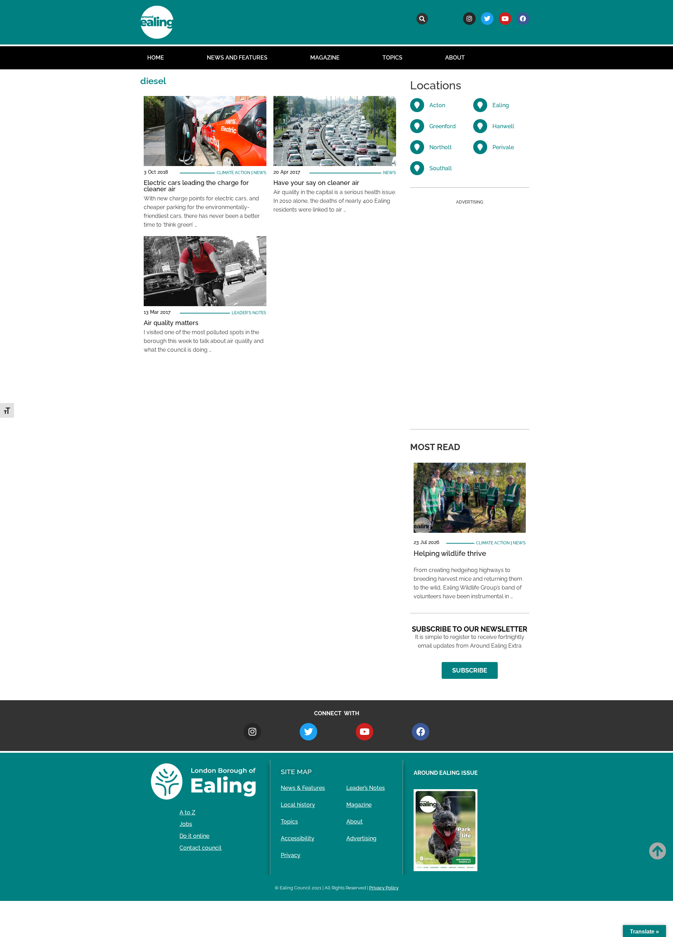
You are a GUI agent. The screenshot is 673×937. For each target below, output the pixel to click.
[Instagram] (469, 18)
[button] (422, 19)
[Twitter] (487, 18)
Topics (392, 57)
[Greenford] (417, 126)
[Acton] (417, 105)
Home (155, 57)
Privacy (290, 855)
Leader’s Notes (365, 788)
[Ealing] (480, 105)
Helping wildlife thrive (450, 553)
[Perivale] (480, 147)
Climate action (233, 172)
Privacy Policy (384, 887)
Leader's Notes (249, 312)
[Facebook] (523, 18)
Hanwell (503, 126)
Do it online (194, 836)
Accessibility (297, 838)
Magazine (325, 57)
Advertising (361, 838)
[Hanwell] (480, 126)
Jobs (185, 824)
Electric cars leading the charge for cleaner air (196, 186)
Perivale (503, 147)
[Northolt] (417, 147)
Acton (437, 105)
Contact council (200, 848)
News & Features (303, 788)
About (455, 57)
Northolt (440, 147)
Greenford (442, 126)
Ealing (500, 105)
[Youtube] (505, 18)
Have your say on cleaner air (316, 182)
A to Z (187, 812)
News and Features (237, 57)
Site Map (296, 772)
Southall (440, 168)
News (259, 172)
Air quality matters (171, 322)
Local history (298, 804)
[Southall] (417, 168)
